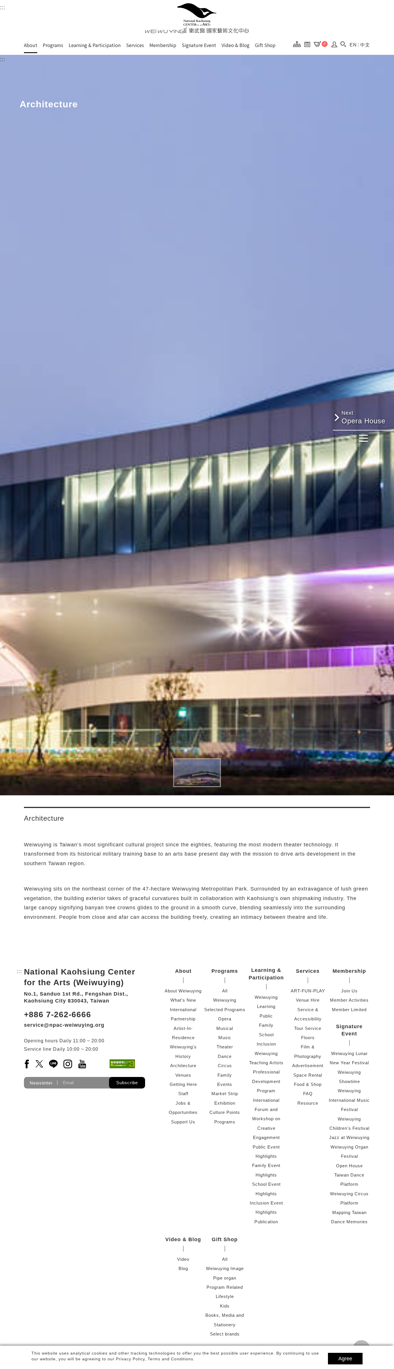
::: (2, 7)
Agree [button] (345, 1358)
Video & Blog (235, 45)
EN (353, 44)
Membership (162, 45)
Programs (53, 45)
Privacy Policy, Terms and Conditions (154, 1359)
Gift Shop (265, 45)
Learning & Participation (95, 45)
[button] (343, 44)
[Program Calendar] (309, 43)
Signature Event (199, 45)
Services (135, 45)
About (30, 45)
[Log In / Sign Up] (334, 46)
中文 (365, 44)
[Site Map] (298, 43)
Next (363, 704)
